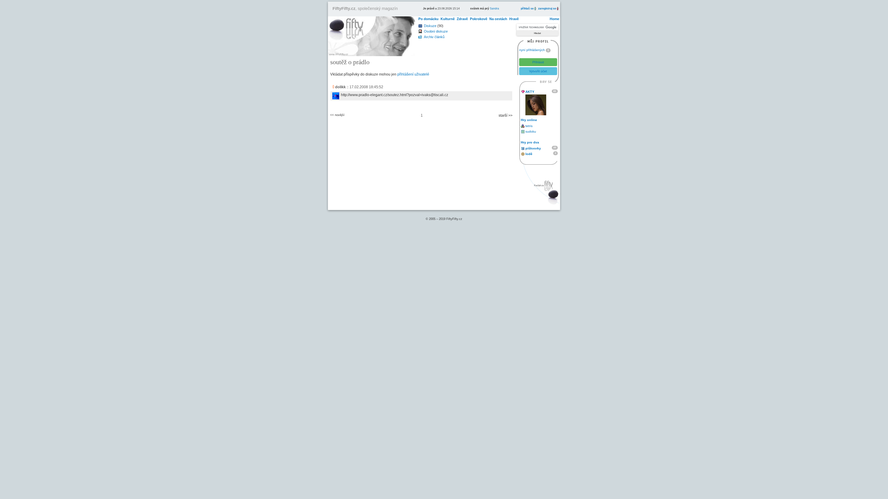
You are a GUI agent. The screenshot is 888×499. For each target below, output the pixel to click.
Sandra (494, 8)
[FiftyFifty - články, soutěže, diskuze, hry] (371, 36)
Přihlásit (538, 62)
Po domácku (428, 19)
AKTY (529, 92)
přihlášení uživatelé (413, 74)
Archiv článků (434, 37)
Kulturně (448, 19)
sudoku (530, 131)
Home (554, 19)
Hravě (514, 19)
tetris (529, 126)
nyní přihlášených (532, 50)
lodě (528, 154)
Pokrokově (478, 19)
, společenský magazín (365, 8)
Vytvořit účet (538, 71)
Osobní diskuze (436, 31)
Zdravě (462, 19)
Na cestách (498, 19)
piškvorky (533, 148)
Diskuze (430, 26)
